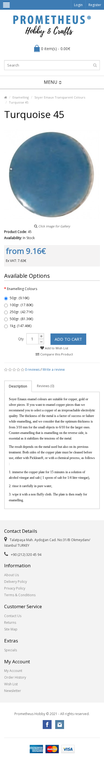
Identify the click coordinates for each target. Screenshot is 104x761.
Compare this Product (56, 354)
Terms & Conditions (19, 595)
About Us (11, 575)
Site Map (10, 629)
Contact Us (12, 615)
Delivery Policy (15, 581)
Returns (10, 622)
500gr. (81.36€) (21, 318)
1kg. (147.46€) (20, 325)
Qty (21, 339)
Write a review (53, 369)
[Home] (5, 97)
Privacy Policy (14, 588)
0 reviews (32, 369)
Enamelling (20, 97)
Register (94, 5)
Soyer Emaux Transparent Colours (59, 97)
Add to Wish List (56, 348)
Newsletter (12, 690)
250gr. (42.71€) (21, 312)
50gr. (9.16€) (19, 298)
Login (78, 5)
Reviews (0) (45, 386)
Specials (10, 650)
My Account (13, 670)
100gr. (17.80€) (21, 305)
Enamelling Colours (22, 288)
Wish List (11, 684)
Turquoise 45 (18, 102)
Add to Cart (68, 339)
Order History (15, 677)
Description (18, 386)
